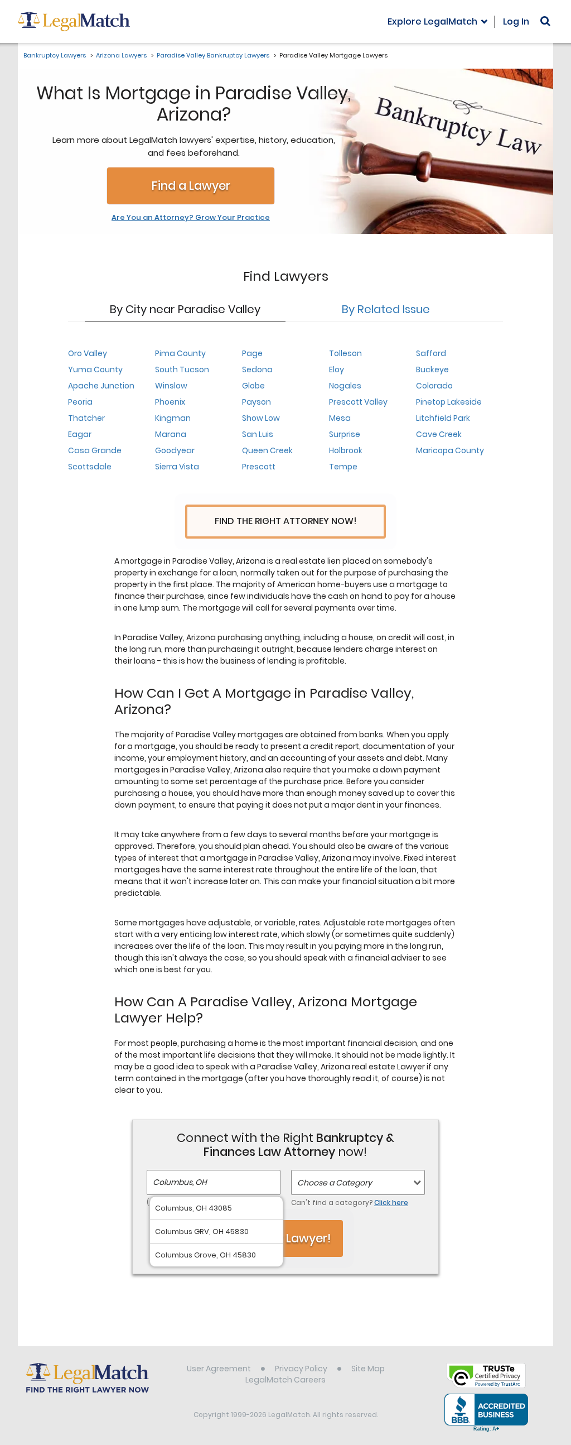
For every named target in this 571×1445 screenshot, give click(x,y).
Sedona (257, 369)
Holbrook (345, 450)
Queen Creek (267, 450)
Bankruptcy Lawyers (54, 55)
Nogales (345, 385)
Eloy (336, 369)
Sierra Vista (177, 466)
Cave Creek (439, 434)
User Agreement (219, 1368)
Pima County (180, 353)
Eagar (79, 434)
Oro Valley (87, 353)
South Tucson (182, 369)
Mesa (340, 418)
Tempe (343, 466)
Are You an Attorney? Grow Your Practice (191, 218)
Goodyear (175, 450)
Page (252, 353)
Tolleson (345, 353)
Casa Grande (95, 450)
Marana (170, 434)
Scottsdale (90, 466)
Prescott (258, 466)
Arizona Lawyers (121, 55)
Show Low (261, 418)
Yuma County (95, 369)
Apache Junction (101, 385)
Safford (431, 353)
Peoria (80, 401)
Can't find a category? (349, 1202)
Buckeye (432, 369)
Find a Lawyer (191, 185)
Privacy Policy (301, 1368)
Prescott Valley (358, 401)
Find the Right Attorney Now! (286, 521)
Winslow (171, 385)
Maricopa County (450, 450)
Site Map (368, 1368)
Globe (253, 385)
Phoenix (170, 401)
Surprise (344, 434)
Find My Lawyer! (285, 1238)
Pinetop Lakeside (449, 401)
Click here (391, 1202)
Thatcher (86, 418)
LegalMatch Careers (285, 1379)
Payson (256, 401)
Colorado (434, 385)
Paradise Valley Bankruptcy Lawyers (213, 55)
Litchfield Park (443, 418)
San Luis (257, 434)
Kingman (173, 418)
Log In (516, 21)
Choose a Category (334, 1182)
